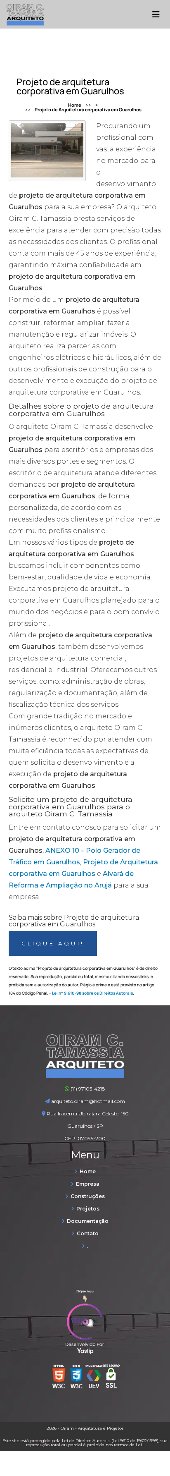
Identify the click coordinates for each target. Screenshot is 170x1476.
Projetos (87, 1209)
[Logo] (85, 1076)
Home (74, 105)
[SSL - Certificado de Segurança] (111, 1378)
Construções (88, 1196)
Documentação (88, 1221)
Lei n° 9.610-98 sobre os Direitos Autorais (92, 993)
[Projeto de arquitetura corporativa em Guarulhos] (47, 150)
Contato (88, 1233)
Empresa (87, 1184)
